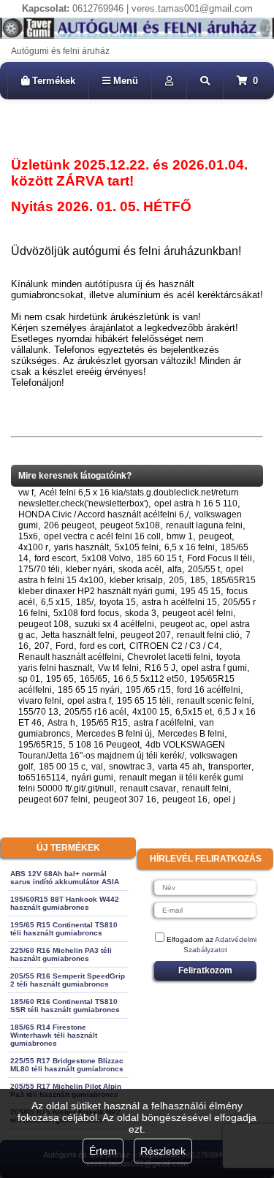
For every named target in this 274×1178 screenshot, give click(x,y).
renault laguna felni (204, 525)
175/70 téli (39, 569)
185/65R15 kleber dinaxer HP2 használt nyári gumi (137, 585)
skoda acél (139, 569)
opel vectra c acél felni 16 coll (102, 536)
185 (197, 580)
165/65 (93, 679)
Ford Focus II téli (219, 558)
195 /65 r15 (148, 690)
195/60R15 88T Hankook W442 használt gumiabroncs (64, 903)
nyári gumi (92, 777)
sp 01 (29, 679)
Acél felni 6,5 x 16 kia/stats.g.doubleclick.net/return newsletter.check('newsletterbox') (128, 498)
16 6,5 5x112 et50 (148, 679)
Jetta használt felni (78, 635)
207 (42, 646)
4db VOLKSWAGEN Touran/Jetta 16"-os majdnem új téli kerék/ (121, 750)
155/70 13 (38, 712)
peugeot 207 (146, 635)
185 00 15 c (62, 766)
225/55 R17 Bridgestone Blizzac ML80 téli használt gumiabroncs (66, 1065)
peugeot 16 (185, 799)
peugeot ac (182, 624)
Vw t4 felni (118, 668)
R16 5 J (160, 668)
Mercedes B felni (191, 734)
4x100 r (33, 547)
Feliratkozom (205, 970)
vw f (26, 492)
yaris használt (81, 547)
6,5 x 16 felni (189, 547)
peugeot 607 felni (53, 799)
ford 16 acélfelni (208, 690)
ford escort (55, 558)
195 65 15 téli (144, 701)
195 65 (60, 679)
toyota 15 (117, 602)
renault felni (205, 788)
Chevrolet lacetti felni (168, 657)
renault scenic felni (214, 701)
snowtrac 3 (130, 766)
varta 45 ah (180, 766)
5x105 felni (137, 547)
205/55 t (204, 569)
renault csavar (148, 788)
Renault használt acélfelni (69, 657)
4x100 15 (151, 712)
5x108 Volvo (106, 558)
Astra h (61, 723)
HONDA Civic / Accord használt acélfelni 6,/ (103, 514)
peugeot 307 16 (125, 799)
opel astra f (89, 701)
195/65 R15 (104, 723)
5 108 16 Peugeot (104, 745)
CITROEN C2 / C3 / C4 (174, 646)
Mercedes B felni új (114, 734)
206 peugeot (69, 525)
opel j (224, 799)
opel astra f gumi (214, 668)
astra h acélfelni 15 (179, 602)
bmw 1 (180, 536)
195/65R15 (40, 745)
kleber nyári (89, 569)
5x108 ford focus (86, 613)
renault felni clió (208, 635)
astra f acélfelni (164, 723)
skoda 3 (140, 613)
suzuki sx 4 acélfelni (114, 624)
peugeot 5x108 (130, 525)
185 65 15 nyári (89, 690)
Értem (103, 1151)
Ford (65, 646)
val (97, 766)
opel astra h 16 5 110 (195, 503)
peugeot (215, 536)
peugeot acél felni (197, 613)
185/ (85, 602)
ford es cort (101, 646)
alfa (174, 569)
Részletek (163, 1151)
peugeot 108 (43, 624)
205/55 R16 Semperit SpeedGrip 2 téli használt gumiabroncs (67, 980)
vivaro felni (39, 701)
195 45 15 (200, 591)
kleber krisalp (136, 580)
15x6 (28, 536)
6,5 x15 (55, 602)
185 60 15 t (159, 558)
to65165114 (42, 777)
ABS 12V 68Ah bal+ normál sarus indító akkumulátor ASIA (64, 878)
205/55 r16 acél (95, 712)
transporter (229, 766)
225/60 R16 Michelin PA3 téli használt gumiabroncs (61, 954)
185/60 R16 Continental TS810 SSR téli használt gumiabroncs (65, 1005)
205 (176, 580)
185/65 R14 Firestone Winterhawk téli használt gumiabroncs (53, 1035)
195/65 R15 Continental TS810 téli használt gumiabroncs (64, 929)
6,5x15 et (193, 712)
